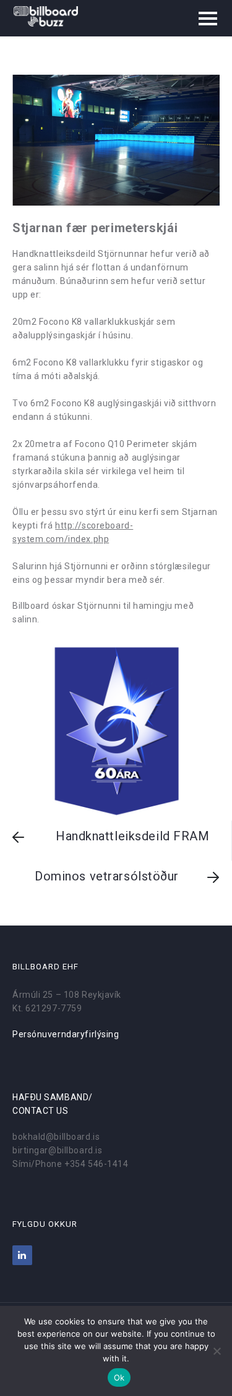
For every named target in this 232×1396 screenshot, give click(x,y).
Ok (119, 1377)
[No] (216, 1351)
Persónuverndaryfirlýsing (65, 1034)
